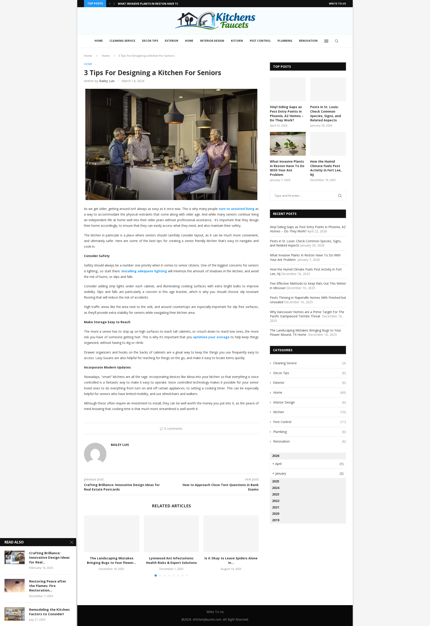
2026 (275, 456)
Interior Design (212, 41)
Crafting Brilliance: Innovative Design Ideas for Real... (49, 557)
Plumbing (284, 41)
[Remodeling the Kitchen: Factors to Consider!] (14, 614)
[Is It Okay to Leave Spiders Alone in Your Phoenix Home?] (231, 533)
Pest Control (260, 41)
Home (99, 41)
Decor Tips (150, 41)
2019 (275, 520)
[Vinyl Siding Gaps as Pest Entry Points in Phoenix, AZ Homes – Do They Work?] (288, 89)
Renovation (308, 41)
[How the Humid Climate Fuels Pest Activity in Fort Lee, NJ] (328, 144)
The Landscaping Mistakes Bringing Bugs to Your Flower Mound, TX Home (305, 332)
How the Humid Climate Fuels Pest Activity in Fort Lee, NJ (326, 168)
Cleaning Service (122, 41)
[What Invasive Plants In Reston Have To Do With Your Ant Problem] (288, 144)
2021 (275, 507)
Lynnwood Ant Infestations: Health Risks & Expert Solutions (171, 560)
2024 (275, 488)
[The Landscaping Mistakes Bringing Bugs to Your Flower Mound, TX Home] (111, 533)
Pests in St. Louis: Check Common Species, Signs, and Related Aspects (325, 113)
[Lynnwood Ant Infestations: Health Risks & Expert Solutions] (171, 533)
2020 (275, 513)
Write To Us (337, 3)
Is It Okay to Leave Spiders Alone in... (231, 560)
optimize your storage (211, 337)
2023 (275, 494)
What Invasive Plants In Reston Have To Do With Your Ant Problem (287, 168)
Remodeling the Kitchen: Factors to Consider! (49, 611)
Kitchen (237, 41)
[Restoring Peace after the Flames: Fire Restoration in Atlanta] (14, 585)
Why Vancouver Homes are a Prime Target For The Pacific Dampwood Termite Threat (307, 314)
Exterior (171, 41)
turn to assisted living (236, 209)
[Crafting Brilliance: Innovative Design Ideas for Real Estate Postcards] (14, 557)
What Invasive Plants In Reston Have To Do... (152, 4)
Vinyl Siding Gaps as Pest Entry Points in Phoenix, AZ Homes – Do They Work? (286, 113)
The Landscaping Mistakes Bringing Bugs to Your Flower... (111, 560)
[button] (110, 3)
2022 (275, 501)
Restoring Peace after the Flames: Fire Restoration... (47, 586)
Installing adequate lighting (144, 271)
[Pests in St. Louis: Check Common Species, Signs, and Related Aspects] (328, 89)
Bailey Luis (107, 81)
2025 (275, 481)
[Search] (336, 41)
